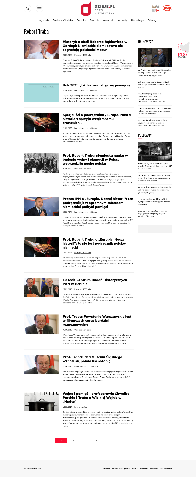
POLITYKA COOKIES (166, 468)
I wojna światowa (81, 407)
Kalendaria (108, 20)
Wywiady (44, 20)
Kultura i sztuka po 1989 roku (86, 366)
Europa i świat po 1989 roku (85, 90)
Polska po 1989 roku (82, 55)
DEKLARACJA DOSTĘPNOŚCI (121, 468)
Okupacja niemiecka (82, 169)
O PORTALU (106, 468)
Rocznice (81, 20)
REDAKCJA (135, 468)
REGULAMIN (154, 468)
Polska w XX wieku (63, 20)
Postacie (94, 20)
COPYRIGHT (144, 468)
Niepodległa (137, 20)
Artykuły (122, 20)
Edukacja (152, 20)
